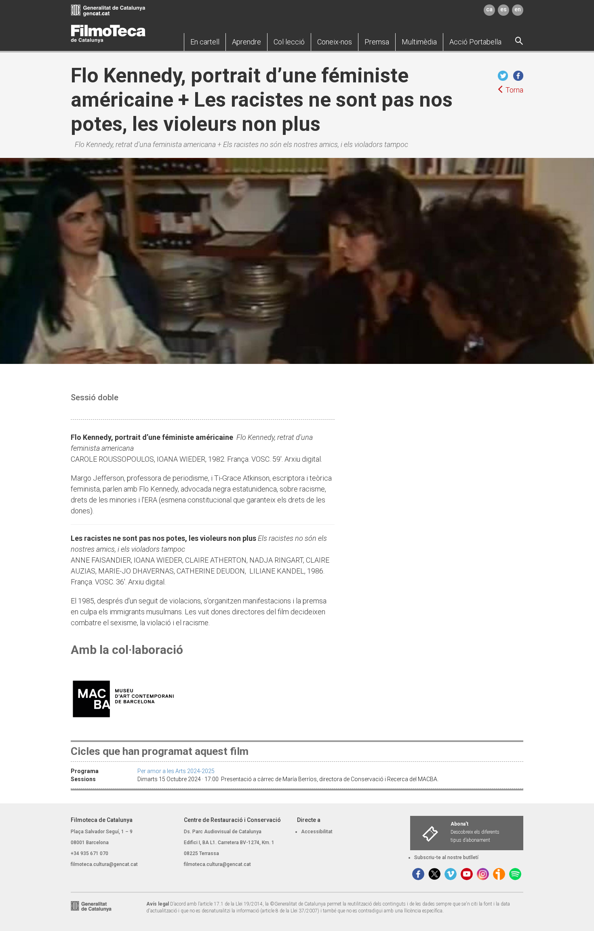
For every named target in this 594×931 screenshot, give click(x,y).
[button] (204, 42)
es (503, 9)
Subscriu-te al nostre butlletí (446, 857)
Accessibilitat (317, 831)
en (517, 9)
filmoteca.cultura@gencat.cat (104, 864)
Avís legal (157, 904)
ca (489, 9)
